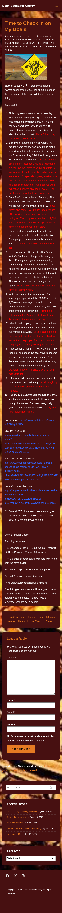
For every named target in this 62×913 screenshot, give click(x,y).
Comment (13, 657)
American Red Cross (28, 40)
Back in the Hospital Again (17, 817)
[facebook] (7, 876)
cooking (30, 46)
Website (11, 724)
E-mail (10, 712)
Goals (8, 43)
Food (51, 40)
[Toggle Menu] (56, 6)
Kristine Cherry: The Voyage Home (21, 811)
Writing (15, 43)
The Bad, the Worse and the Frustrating (23, 828)
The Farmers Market (15, 834)
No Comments (32, 43)
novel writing (49, 46)
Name (10, 700)
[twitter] (15, 876)
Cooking (43, 40)
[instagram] (23, 876)
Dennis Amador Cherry (18, 5)
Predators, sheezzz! (15, 823)
